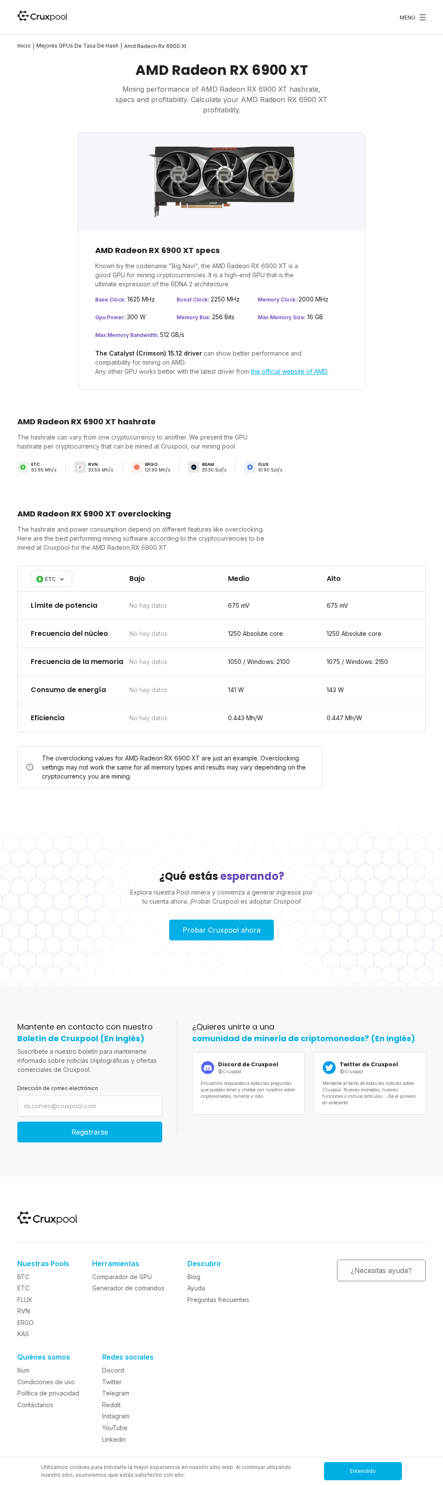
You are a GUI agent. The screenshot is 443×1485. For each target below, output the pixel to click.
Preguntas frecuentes (218, 1299)
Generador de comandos (128, 1288)
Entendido (363, 1471)
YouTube (115, 1427)
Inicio (24, 45)
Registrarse (89, 1132)
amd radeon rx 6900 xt (155, 46)
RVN (23, 1311)
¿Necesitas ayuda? (381, 1270)
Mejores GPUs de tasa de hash (77, 45)
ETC (23, 1288)
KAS (23, 1333)
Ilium (23, 1370)
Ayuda (196, 1288)
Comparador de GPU (122, 1276)
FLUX (24, 1299)
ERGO (25, 1322)
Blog (193, 1276)
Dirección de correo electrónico (57, 1088)
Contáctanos (35, 1404)
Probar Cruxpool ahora (221, 930)
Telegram (115, 1393)
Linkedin (114, 1439)
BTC (23, 1276)
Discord (113, 1370)
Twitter (112, 1382)
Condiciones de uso (46, 1382)
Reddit (111, 1404)
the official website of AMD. (289, 371)
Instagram (115, 1416)
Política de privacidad (48, 1393)
